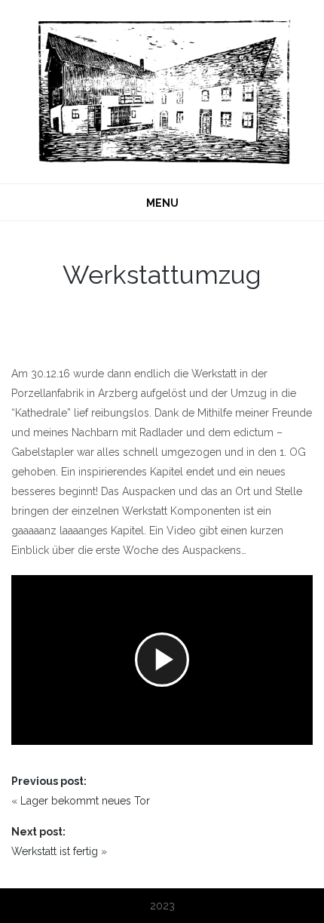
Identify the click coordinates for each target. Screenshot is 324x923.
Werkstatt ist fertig (54, 851)
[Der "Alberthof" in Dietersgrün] (162, 91)
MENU (162, 203)
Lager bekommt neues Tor (85, 801)
